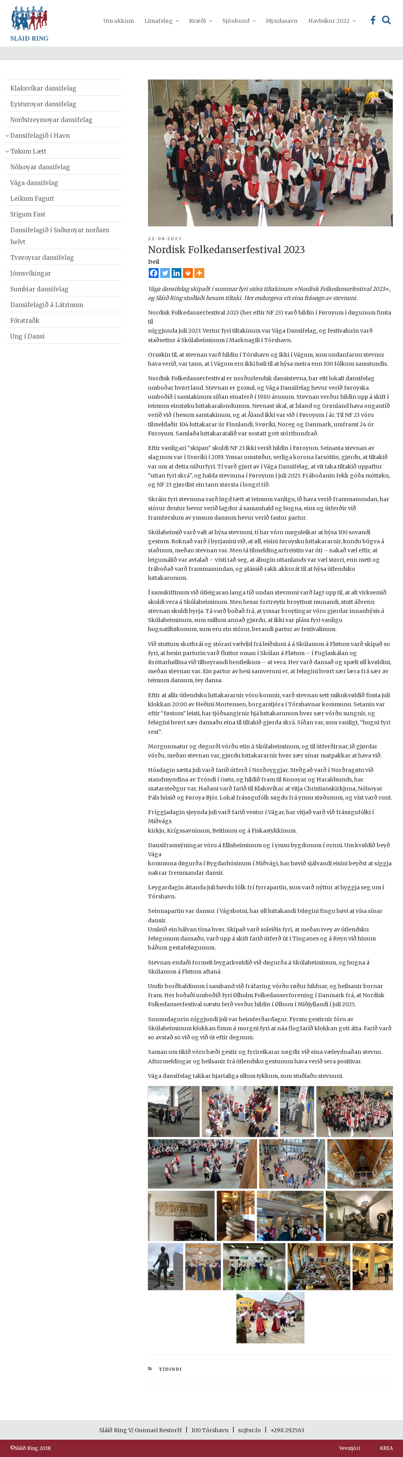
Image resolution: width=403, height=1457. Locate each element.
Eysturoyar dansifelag (43, 104)
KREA (386, 1448)
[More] (199, 273)
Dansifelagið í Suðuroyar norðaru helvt (59, 236)
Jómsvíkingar (30, 273)
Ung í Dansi (27, 336)
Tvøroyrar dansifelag (42, 257)
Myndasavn (282, 20)
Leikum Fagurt (32, 198)
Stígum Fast (28, 214)
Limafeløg (158, 20)
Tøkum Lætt (28, 151)
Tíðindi (170, 1369)
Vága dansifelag (34, 183)
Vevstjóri (349, 1448)
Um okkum (119, 20)
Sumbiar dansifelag (39, 289)
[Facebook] (154, 273)
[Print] (188, 273)
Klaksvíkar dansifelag (43, 88)
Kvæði (197, 20)
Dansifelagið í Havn (40, 135)
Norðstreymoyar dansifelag (51, 120)
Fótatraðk (24, 320)
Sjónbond (236, 20)
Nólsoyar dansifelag (40, 167)
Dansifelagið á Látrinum (46, 305)
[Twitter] (165, 273)
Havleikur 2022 (328, 20)
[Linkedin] (176, 273)
